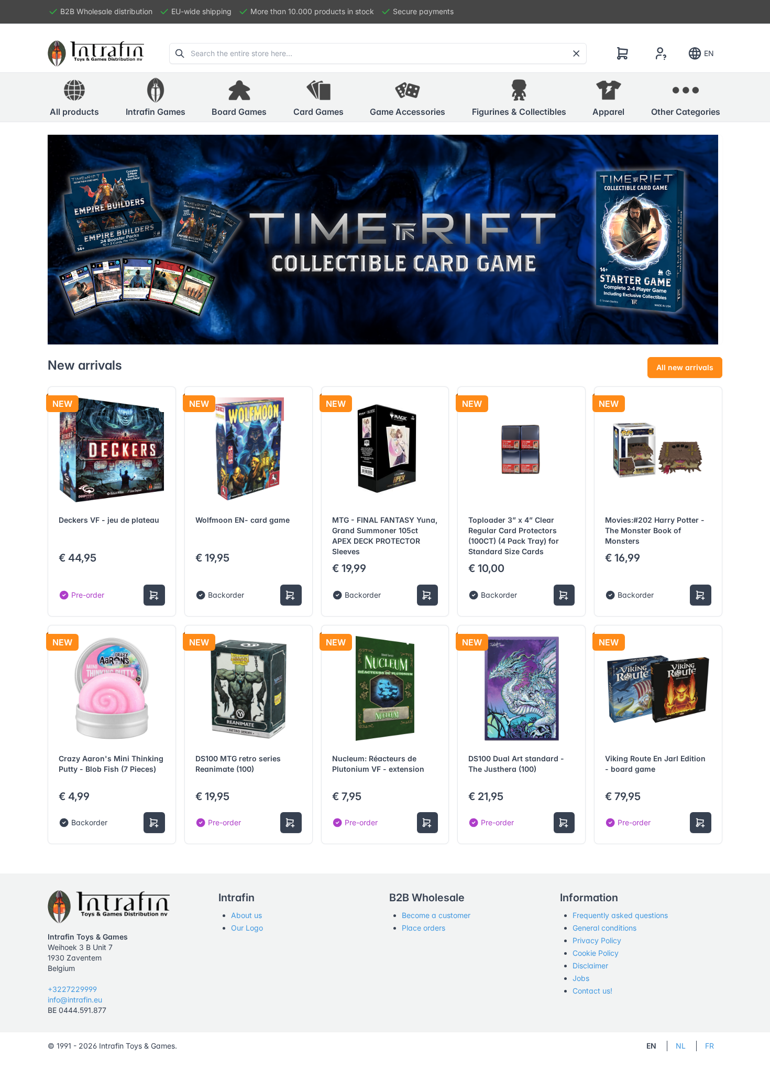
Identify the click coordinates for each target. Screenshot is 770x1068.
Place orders (423, 927)
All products (74, 111)
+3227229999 (72, 989)
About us (246, 915)
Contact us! (592, 990)
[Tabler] (96, 53)
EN (709, 53)
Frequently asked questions (620, 915)
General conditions (604, 927)
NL (681, 1045)
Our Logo (247, 927)
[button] (155, 97)
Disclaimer (590, 965)
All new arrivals (684, 367)
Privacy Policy (597, 940)
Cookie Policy (596, 952)
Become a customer (436, 915)
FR (709, 1045)
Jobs (581, 978)
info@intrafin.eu (75, 999)
